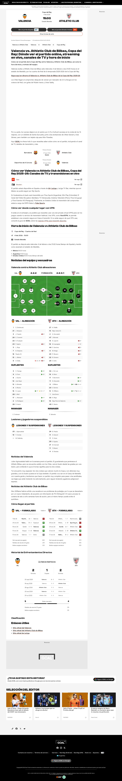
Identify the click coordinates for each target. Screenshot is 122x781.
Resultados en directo (20, 2)
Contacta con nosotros (25, 752)
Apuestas (96, 752)
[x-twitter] (64, 748)
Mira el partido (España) (26, 30)
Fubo (17, 179)
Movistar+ (19, 184)
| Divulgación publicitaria (75, 7)
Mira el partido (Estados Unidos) (62, 30)
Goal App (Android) (66, 752)
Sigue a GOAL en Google (105, 679)
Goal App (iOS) (78, 752)
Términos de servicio (41, 752)
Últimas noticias (36, 2)
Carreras (55, 752)
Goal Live (88, 752)
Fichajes (46, 2)
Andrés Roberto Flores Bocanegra (20, 40)
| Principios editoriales (85, 7)
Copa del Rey (47, 12)
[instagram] (61, 748)
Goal (26, 767)
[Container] (25, 19)
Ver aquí (77, 179)
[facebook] (57, 748)
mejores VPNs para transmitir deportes (52, 221)
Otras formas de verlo (47, 34)
